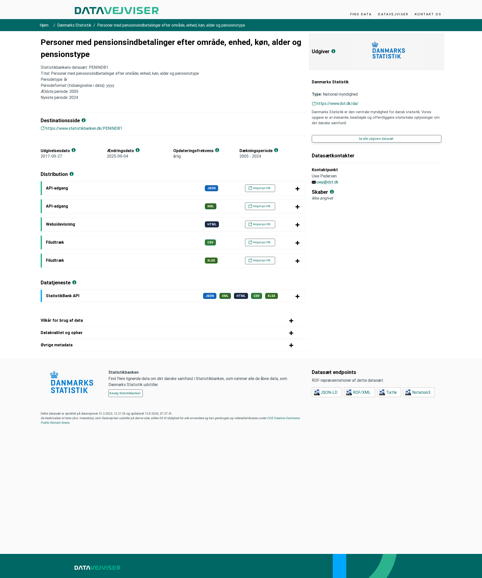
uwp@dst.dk (327, 181)
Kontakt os (428, 14)
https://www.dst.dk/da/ (337, 103)
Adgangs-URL (262, 188)
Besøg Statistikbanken (125, 393)
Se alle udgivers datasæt (376, 139)
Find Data (361, 14)
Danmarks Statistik (74, 25)
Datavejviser (393, 14)
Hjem (44, 25)
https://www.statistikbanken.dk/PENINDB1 (83, 128)
